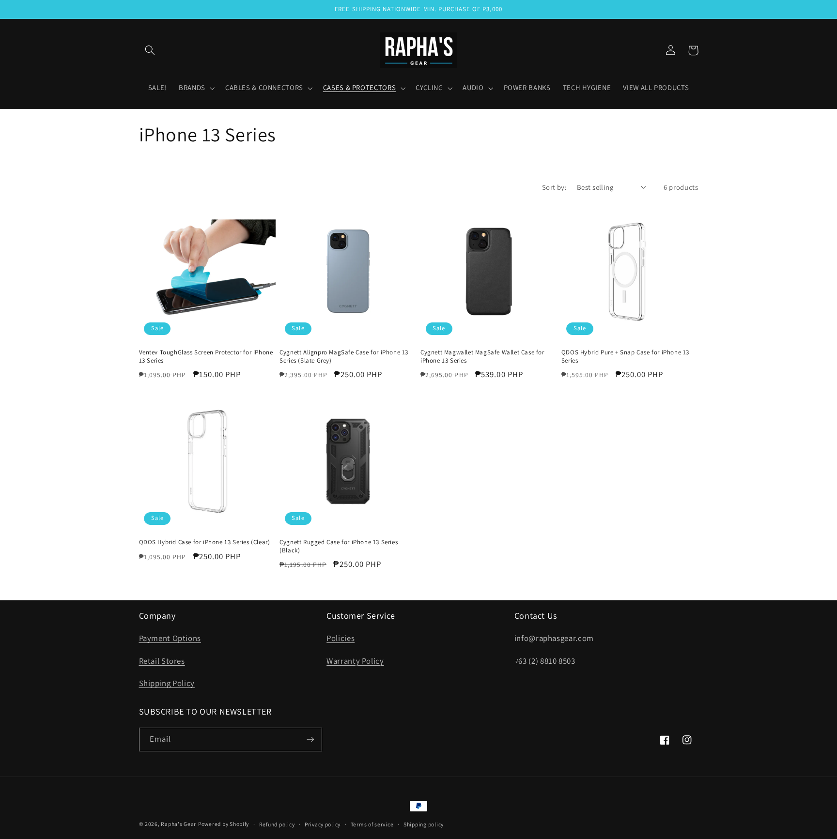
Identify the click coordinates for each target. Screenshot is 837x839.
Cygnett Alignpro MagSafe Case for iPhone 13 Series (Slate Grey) (343, 357)
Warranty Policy (355, 661)
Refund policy (277, 824)
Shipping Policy (167, 683)
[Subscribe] (310, 739)
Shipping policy (423, 824)
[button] (150, 50)
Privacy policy (323, 824)
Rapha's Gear (178, 823)
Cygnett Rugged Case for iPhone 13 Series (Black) (338, 546)
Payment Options (170, 638)
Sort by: (554, 187)
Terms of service (372, 824)
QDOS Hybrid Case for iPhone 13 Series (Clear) (204, 542)
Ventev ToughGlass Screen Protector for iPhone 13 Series (206, 357)
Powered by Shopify (223, 823)
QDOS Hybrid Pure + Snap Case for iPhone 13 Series (625, 357)
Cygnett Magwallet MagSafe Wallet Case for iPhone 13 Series (482, 357)
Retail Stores (162, 661)
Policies (340, 638)
